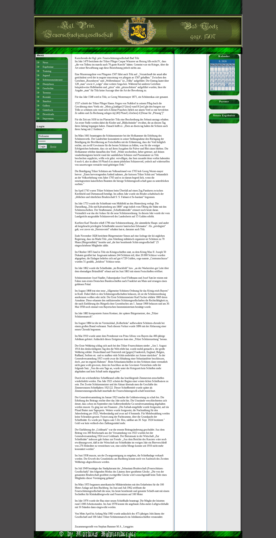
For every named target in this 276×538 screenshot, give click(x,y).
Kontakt (47, 97)
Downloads (48, 114)
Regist (53, 146)
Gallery (46, 105)
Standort (47, 101)
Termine (47, 92)
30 (233, 84)
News (45, 62)
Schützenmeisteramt (53, 79)
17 (212, 80)
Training (47, 71)
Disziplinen (48, 84)
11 (216, 77)
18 (216, 80)
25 (216, 84)
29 (230, 84)
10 (212, 77)
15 (230, 77)
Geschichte (48, 88)
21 (226, 80)
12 (219, 77)
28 (226, 84)
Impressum (48, 118)
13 (223, 77)
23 (233, 80)
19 (219, 80)
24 (212, 84)
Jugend (46, 75)
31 (212, 88)
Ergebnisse (48, 66)
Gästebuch (48, 110)
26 (219, 84)
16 (233, 77)
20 (223, 80)
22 (230, 80)
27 (223, 84)
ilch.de (149, 532)
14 (226, 77)
